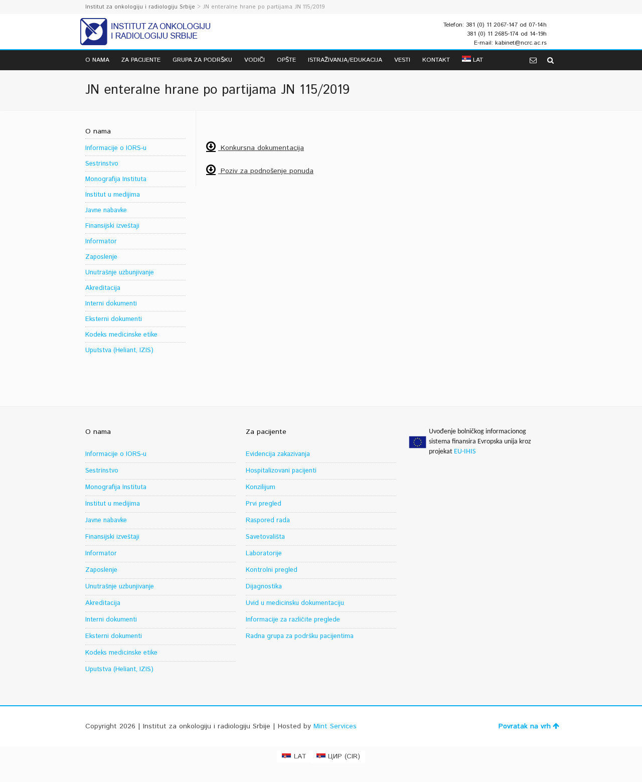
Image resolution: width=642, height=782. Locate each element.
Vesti (402, 60)
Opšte (286, 60)
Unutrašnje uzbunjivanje (119, 272)
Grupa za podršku (202, 60)
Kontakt (436, 60)
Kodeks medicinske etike (121, 335)
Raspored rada (268, 520)
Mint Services (335, 726)
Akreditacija (102, 288)
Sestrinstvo (101, 164)
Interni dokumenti (111, 303)
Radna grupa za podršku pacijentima (300, 636)
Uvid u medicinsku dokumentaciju (295, 603)
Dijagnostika (264, 586)
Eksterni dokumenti (113, 319)
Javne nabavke (106, 210)
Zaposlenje (101, 257)
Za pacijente (140, 60)
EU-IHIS (464, 451)
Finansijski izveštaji (112, 226)
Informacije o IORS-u (115, 148)
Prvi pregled (263, 504)
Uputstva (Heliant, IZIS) (119, 350)
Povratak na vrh (525, 726)
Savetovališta (265, 537)
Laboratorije (264, 553)
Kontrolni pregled (271, 570)
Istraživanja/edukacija (345, 60)
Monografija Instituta (115, 179)
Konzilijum (260, 487)
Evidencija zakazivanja (278, 454)
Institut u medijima (112, 195)
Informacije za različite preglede (293, 619)
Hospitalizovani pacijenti (281, 471)
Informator (101, 241)
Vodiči (254, 60)
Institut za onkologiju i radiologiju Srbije (140, 7)
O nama (97, 60)
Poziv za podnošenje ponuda (265, 171)
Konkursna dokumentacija (261, 148)
